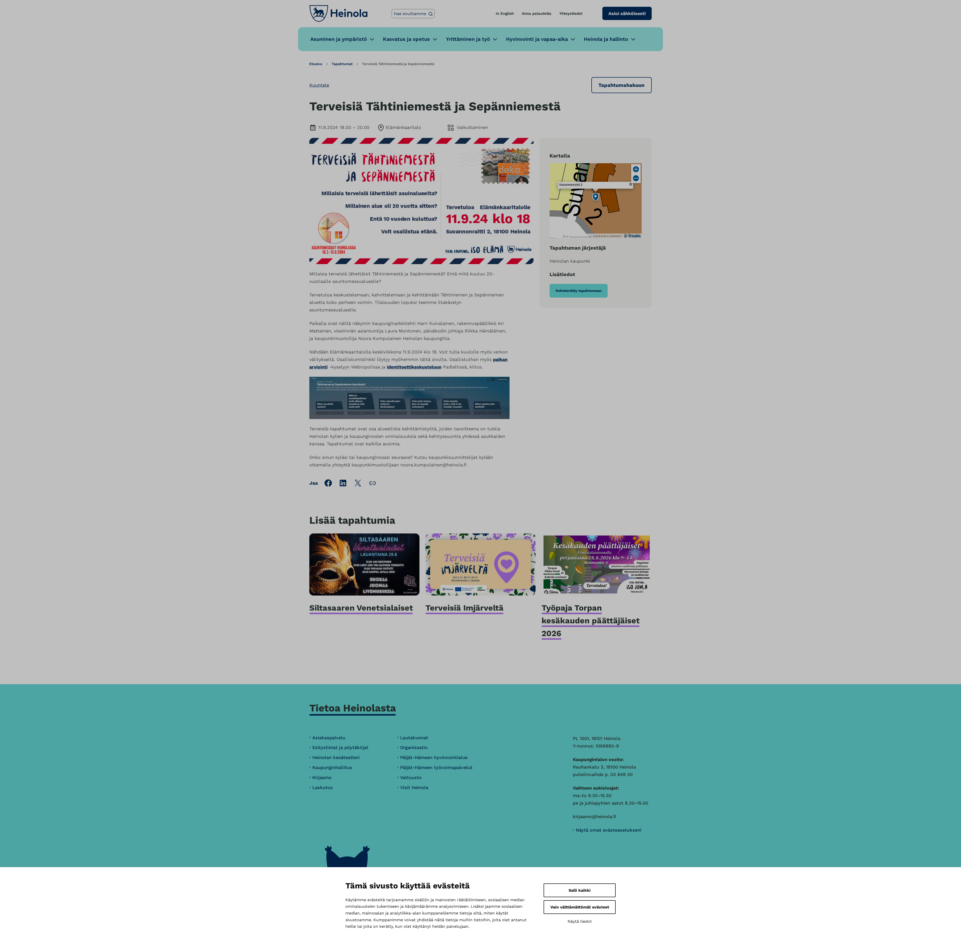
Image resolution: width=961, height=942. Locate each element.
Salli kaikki (580, 890)
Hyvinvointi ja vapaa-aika (537, 39)
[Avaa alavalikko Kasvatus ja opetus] (435, 39)
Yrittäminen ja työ (468, 39)
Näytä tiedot (580, 921)
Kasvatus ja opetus (406, 39)
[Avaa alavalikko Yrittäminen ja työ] (495, 39)
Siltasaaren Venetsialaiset (361, 608)
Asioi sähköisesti (627, 13)
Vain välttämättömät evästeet (579, 907)
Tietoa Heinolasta (352, 708)
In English (505, 13)
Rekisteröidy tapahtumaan (579, 291)
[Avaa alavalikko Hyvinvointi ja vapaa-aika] (573, 39)
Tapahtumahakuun (621, 85)
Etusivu (315, 64)
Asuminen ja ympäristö (338, 39)
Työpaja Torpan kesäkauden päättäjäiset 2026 (591, 620)
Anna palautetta (536, 13)
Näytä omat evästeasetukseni (608, 830)
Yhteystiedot (570, 13)
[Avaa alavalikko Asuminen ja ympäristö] (372, 39)
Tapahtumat (342, 64)
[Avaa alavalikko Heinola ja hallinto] (633, 39)
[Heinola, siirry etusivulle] (338, 13)
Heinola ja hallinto (606, 39)
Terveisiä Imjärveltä (464, 608)
